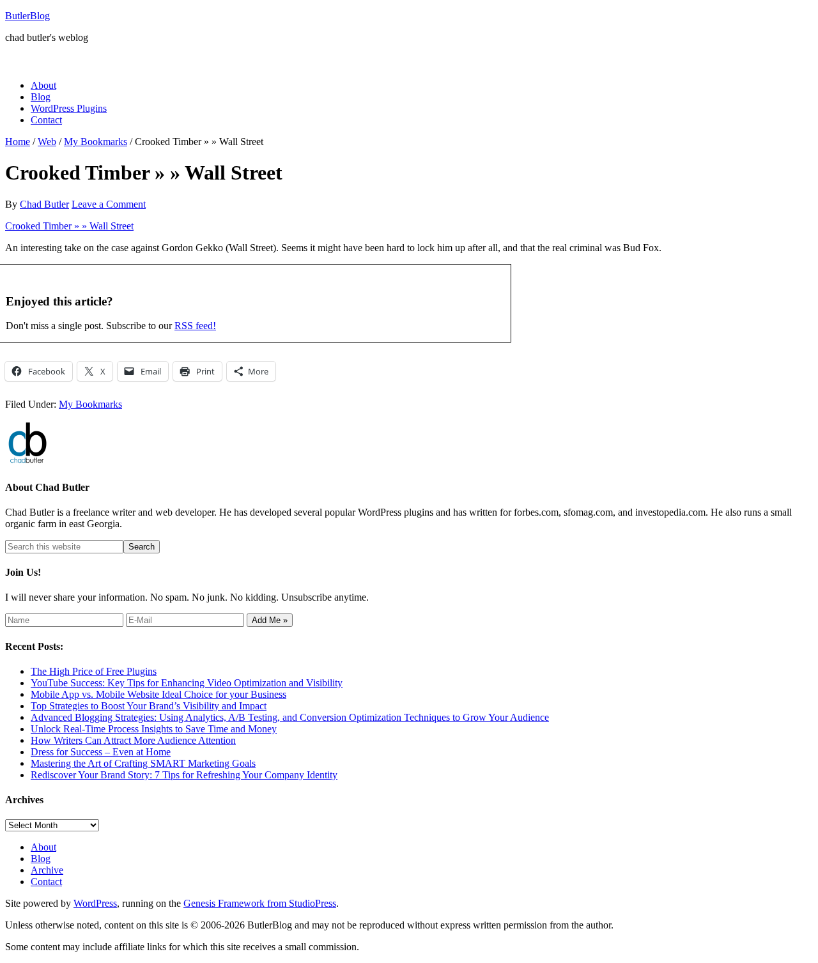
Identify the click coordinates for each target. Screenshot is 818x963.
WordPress (95, 903)
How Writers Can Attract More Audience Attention (133, 740)
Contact (46, 881)
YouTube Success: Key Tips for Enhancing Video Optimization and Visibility (187, 682)
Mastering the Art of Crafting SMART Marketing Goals (143, 763)
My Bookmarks (90, 404)
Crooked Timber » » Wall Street (69, 225)
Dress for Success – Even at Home (101, 751)
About (43, 847)
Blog (40, 858)
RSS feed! (195, 325)
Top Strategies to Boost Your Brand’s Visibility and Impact (148, 705)
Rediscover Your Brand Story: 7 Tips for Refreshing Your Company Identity (184, 774)
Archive (47, 870)
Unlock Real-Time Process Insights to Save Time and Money (154, 728)
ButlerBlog (27, 15)
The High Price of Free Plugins (94, 671)
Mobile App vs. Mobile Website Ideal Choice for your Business (158, 694)
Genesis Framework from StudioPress (259, 903)
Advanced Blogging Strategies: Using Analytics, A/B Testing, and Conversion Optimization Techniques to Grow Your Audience (290, 717)
